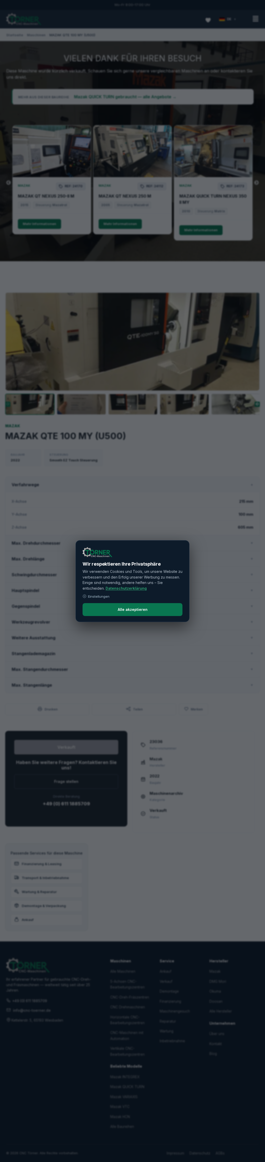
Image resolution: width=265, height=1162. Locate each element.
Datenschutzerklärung (126, 588)
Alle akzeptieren (133, 609)
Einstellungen (98, 596)
